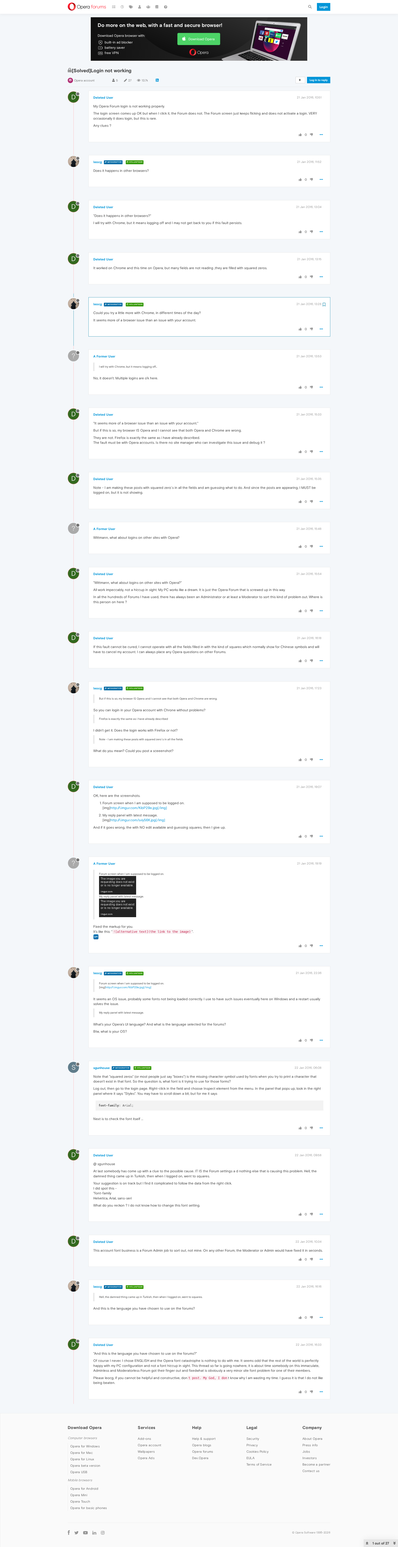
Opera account (84, 80)
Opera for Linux (82, 1459)
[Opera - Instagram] (103, 1532)
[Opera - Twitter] (76, 1532)
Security (252, 1438)
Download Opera (201, 39)
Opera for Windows (85, 1446)
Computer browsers (82, 1438)
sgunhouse (101, 1068)
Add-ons (144, 1438)
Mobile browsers (80, 1480)
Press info (310, 1445)
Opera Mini (78, 1495)
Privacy (252, 1445)
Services (146, 1427)
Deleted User (103, 97)
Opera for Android (84, 1488)
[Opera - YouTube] (85, 1532)
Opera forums (202, 1451)
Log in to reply (319, 80)
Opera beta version (85, 1465)
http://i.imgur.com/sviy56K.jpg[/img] (137, 820)
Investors (309, 1458)
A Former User (104, 356)
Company (312, 1427)
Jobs (306, 1451)
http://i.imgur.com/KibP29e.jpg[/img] (138, 808)
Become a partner (316, 1464)
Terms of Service (259, 1464)
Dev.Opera (200, 1458)
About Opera (312, 1438)
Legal (252, 1427)
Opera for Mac (81, 1453)
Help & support (204, 1438)
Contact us (310, 1471)
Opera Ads (146, 1458)
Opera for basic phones (88, 1508)
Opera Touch (80, 1501)
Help (196, 1427)
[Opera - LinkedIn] (94, 1532)
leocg (97, 162)
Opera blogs (201, 1445)
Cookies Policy (257, 1451)
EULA (250, 1458)
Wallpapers (146, 1451)
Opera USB (79, 1472)
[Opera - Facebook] (68, 1532)
